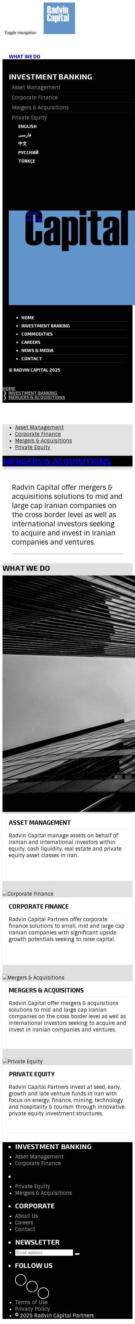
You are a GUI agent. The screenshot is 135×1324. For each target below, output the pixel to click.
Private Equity (32, 447)
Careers (30, 342)
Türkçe (26, 161)
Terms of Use (31, 1302)
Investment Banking (45, 325)
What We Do (24, 56)
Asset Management (39, 427)
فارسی (24, 134)
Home (27, 317)
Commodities (37, 334)
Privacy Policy (32, 1309)
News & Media (37, 350)
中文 (22, 143)
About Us (26, 1216)
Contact (31, 358)
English (27, 126)
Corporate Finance (38, 434)
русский (28, 152)
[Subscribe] (77, 1254)
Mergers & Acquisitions (43, 440)
